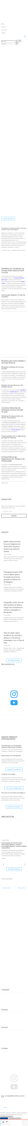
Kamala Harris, (14, 391)
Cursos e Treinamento (6, 1018)
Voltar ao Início (8, 219)
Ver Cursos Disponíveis (14, 788)
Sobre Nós (4, 1036)
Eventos (3, 998)
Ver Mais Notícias (14, 869)
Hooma (5, 1107)
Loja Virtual (4, 1034)
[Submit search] (16, 41)
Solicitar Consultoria (14, 769)
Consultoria (4, 1016)
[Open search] (19, 41)
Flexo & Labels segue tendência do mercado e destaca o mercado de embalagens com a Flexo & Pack (14, 638)
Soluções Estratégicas (6, 1021)
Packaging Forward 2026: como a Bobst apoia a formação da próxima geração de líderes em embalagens (13, 577)
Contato (3, 1041)
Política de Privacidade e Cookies (9, 1038)
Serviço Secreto (16, 429)
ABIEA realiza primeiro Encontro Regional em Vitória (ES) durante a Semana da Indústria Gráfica (12, 546)
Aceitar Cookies (4, 1118)
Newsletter (4, 1001)
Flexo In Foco (6, 250)
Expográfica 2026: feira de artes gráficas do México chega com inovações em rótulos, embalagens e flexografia (13, 607)
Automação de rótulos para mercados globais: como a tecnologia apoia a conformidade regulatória (13, 845)
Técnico (3, 1003)
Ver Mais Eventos (14, 660)
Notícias (23, 250)
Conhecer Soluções (14, 807)
